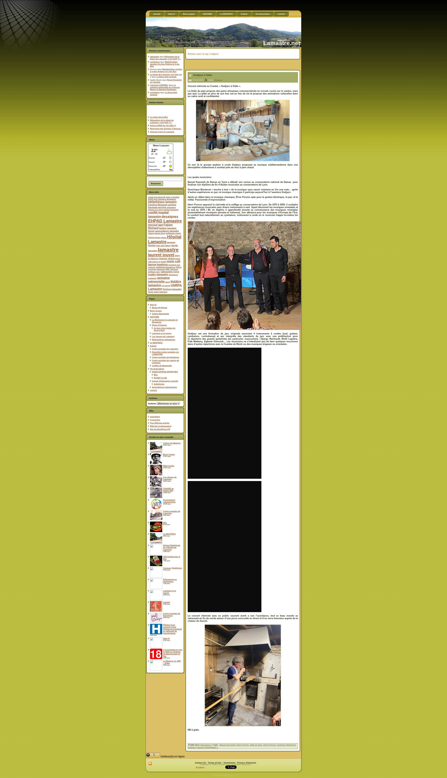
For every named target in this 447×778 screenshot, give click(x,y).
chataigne (171, 207)
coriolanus (155, 62)
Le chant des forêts (159, 117)
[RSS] (150, 764)
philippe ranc (154, 272)
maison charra (167, 258)
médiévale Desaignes (165, 267)
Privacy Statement (246, 762)
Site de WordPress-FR (160, 429)
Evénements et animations (170, 580)
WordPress (228, 775)
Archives (152, 404)
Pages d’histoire (159, 325)
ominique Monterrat (286, 745)
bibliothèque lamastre (162, 201)
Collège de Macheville (162, 366)
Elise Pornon (242, 745)
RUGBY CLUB (160, 378)
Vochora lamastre (172, 289)
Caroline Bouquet (157, 204)
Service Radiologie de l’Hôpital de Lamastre (171, 547)
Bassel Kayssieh (227, 745)
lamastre (168, 250)
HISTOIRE (154, 317)
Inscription (155, 417)
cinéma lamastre (170, 210)
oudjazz (192, 747)
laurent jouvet (161, 255)
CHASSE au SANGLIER (168, 489)
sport (167, 282)
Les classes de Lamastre (163, 336)
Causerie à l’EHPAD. (159, 85)
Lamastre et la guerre (161, 333)
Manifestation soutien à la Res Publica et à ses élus (164, 64)
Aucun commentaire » (207, 747)
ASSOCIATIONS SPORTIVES (165, 372)
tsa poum (166, 286)
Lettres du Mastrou (172, 443)
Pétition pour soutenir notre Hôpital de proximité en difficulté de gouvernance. (172, 629)
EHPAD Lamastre (165, 220)
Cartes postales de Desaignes (165, 357)
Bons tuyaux (156, 311)
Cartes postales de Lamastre (165, 349)
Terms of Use (214, 762)
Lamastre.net (281, 43)
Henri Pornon (269, 745)
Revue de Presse (159, 308)
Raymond (218, 80)
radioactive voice (170, 271)
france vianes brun (156, 233)
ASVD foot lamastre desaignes (162, 199)
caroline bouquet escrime (162, 206)
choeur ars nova (155, 210)
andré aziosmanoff (156, 197)
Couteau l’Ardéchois (172, 568)
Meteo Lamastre (161, 145)
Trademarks (229, 762)
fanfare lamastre (167, 228)
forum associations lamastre (163, 231)
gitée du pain (256, 745)
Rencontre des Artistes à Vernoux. (165, 129)
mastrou (162, 264)
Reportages (205, 745)
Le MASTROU (156, 343)
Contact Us (200, 762)
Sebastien (154, 57)
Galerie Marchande (160, 314)
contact (153, 390)
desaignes (170, 216)
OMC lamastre (171, 269)
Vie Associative (157, 369)
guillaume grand (173, 233)
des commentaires (160, 426)
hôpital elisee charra (157, 237)
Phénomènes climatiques (163, 340)
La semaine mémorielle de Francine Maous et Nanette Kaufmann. (165, 87)
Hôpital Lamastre (164, 239)
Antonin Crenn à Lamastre (162, 132)
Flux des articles (159, 423)
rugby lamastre (158, 274)
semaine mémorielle (159, 279)
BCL (156, 375)
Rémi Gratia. (168, 466)
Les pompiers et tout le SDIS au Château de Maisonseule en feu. (172, 653)
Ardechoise (159, 384)
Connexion (155, 420)
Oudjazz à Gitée (202, 75)
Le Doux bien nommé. (166, 77)
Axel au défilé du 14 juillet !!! (163, 125)
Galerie (153, 346)
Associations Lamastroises (164, 387)
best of (153, 305)
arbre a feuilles (172, 197)
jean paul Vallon (163, 246)
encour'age (155, 224)
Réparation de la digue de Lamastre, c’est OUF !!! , (165, 58)
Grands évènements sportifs (165, 381)
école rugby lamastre (157, 292)
